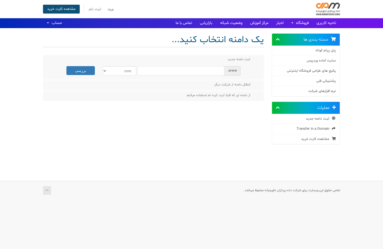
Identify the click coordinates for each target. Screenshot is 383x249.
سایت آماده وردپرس (321, 60)
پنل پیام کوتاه (326, 50)
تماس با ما (184, 23)
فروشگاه (301, 23)
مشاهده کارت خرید (61, 9)
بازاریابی (206, 23)
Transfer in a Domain (313, 128)
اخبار (279, 23)
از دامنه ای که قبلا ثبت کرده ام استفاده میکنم (218, 95)
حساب (56, 23)
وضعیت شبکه (231, 23)
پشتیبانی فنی (326, 80)
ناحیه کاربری (326, 23)
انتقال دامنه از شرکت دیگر (232, 84)
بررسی (80, 70)
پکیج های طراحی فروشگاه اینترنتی (311, 70)
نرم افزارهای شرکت (322, 91)
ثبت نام (95, 9)
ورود (110, 9)
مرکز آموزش (259, 23)
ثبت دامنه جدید (318, 118)
